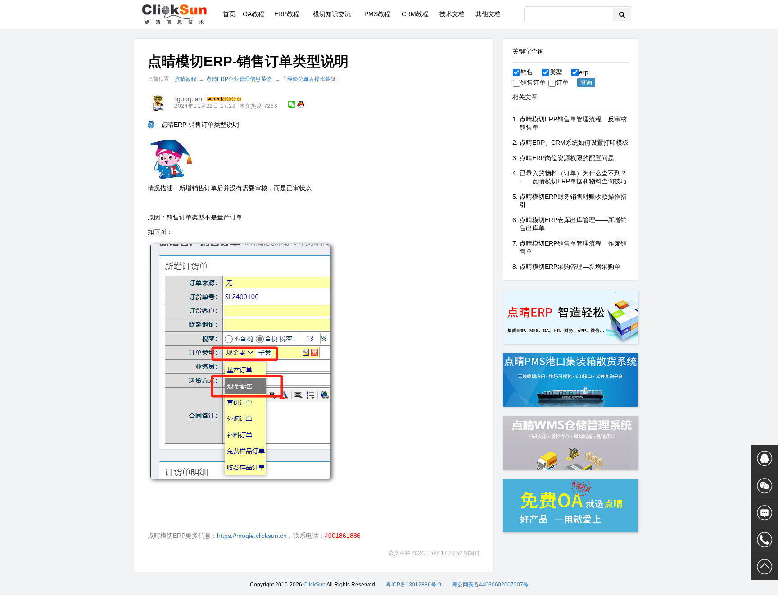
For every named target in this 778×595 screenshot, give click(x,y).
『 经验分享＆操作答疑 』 (311, 79)
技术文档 (452, 14)
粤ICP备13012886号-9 (413, 585)
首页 (229, 14)
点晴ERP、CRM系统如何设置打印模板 (574, 142)
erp (583, 72)
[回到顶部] (764, 566)
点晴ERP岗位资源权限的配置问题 (567, 157)
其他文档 (488, 14)
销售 (526, 72)
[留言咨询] (764, 512)
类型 (556, 72)
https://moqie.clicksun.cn (252, 535)
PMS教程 (377, 14)
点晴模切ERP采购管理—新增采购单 (570, 266)
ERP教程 (286, 14)
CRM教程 (415, 14)
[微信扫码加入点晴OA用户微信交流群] (764, 485)
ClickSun (314, 585)
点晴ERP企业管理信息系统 (238, 79)
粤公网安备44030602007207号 (490, 585)
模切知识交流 (332, 14)
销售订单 (533, 82)
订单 (562, 82)
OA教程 (253, 14)
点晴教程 (185, 79)
